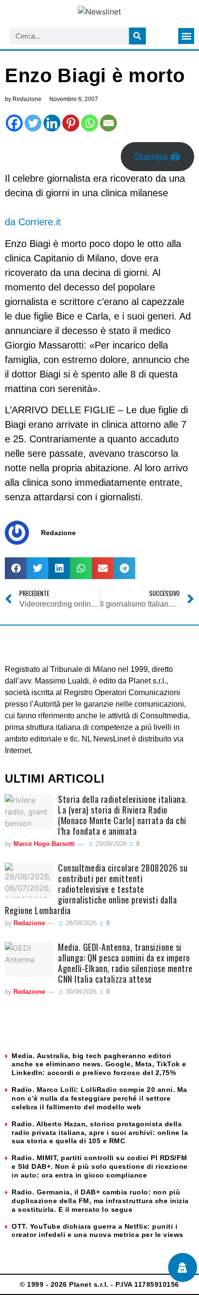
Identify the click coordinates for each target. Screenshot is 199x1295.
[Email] (108, 123)
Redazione (29, 923)
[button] (186, 36)
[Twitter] (33, 123)
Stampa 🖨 (157, 156)
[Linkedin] (51, 123)
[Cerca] (137, 36)
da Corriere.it (33, 222)
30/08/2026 (80, 991)
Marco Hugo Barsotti (44, 843)
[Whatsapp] (89, 123)
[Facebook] (14, 123)
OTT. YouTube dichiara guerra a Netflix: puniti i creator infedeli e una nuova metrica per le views (98, 1230)
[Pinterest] (70, 123)
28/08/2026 (80, 923)
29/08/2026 (110, 843)
